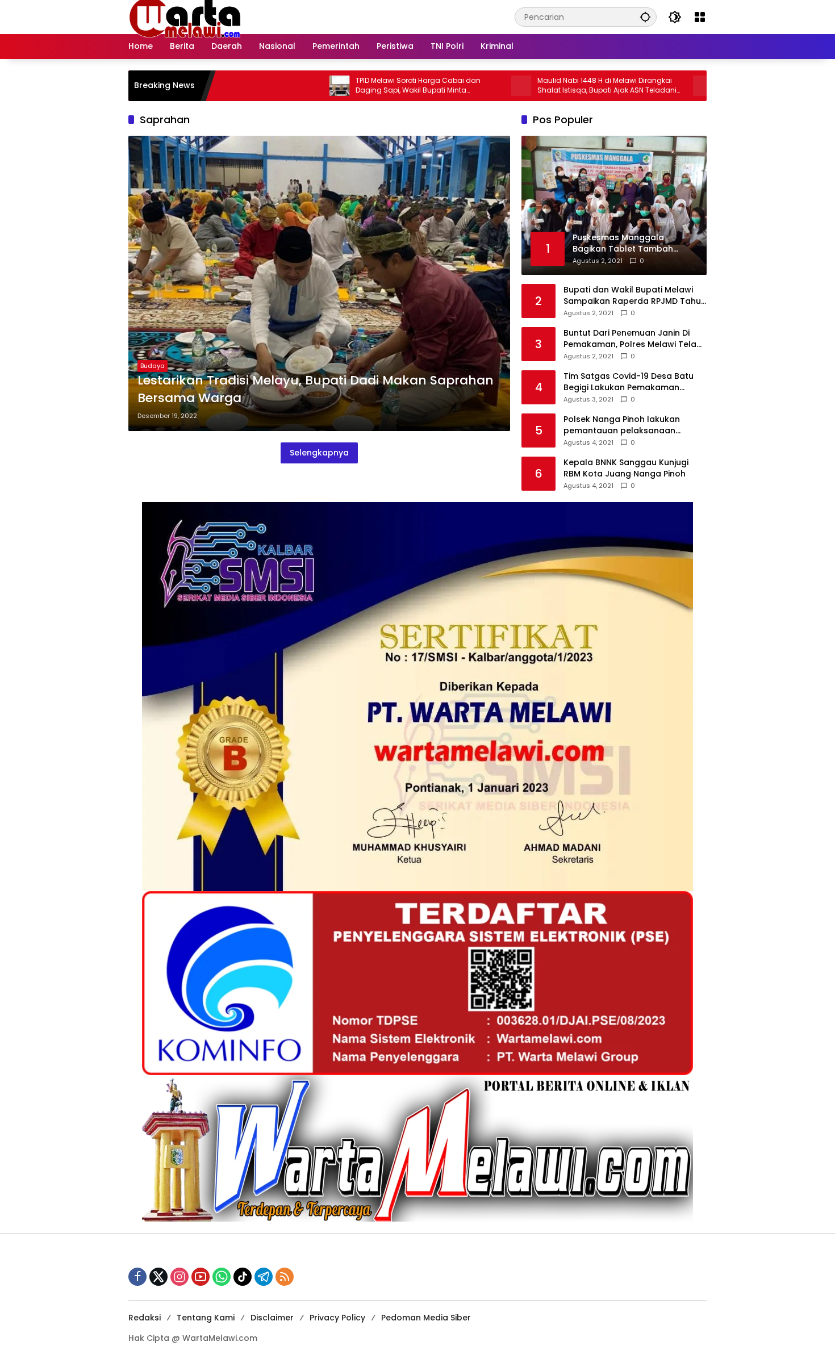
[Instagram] (179, 1277)
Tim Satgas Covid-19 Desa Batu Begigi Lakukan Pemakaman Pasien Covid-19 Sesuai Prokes (628, 382)
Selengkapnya (319, 452)
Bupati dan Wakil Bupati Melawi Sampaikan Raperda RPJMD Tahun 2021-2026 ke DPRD (634, 296)
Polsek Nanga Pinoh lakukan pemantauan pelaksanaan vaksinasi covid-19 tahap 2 (621, 425)
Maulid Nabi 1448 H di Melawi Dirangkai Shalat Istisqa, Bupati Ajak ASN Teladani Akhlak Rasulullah (545, 85)
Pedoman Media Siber (426, 1317)
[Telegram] (263, 1277)
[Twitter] (158, 1277)
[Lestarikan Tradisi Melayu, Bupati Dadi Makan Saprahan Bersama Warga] (319, 283)
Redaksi (144, 1317)
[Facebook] (137, 1277)
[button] (645, 16)
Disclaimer (272, 1317)
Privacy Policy (337, 1317)
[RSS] (284, 1277)
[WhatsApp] (221, 1277)
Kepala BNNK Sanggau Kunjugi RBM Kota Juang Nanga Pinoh (625, 468)
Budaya (152, 365)
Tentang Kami (206, 1317)
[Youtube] (200, 1277)
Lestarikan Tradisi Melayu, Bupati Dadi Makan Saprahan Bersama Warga (315, 389)
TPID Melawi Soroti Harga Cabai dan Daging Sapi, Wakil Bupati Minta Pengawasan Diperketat (356, 85)
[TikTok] (242, 1277)
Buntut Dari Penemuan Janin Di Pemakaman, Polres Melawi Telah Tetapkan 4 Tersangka (632, 339)
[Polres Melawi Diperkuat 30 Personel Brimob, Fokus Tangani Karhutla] (641, 86)
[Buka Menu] (700, 17)
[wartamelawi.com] (185, 16)
